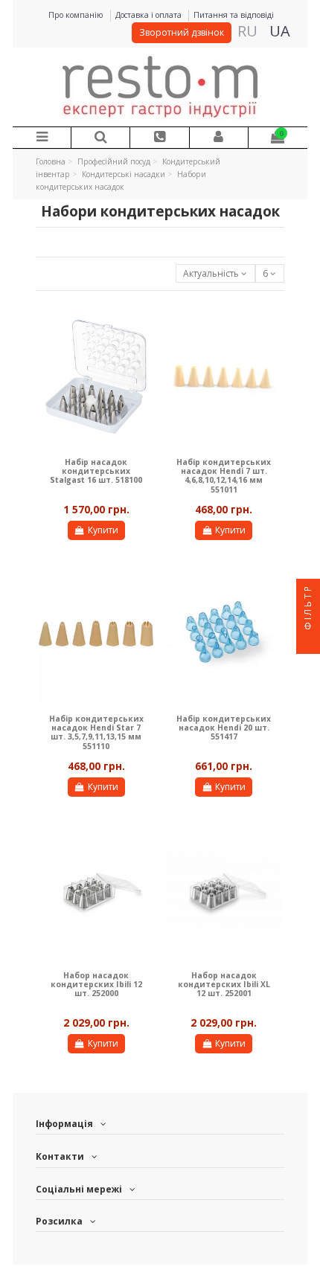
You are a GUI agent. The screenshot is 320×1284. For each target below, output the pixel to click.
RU (247, 31)
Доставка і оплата (149, 15)
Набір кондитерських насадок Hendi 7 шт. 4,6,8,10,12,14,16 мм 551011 (223, 476)
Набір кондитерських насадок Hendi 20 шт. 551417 (223, 727)
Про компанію (77, 15)
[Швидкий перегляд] (142, 322)
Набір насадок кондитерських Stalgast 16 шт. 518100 (96, 471)
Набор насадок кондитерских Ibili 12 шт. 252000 (96, 984)
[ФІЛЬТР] (308, 642)
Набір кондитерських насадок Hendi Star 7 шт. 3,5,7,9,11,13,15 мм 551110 (96, 732)
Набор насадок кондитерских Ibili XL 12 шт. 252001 (224, 984)
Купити (103, 530)
